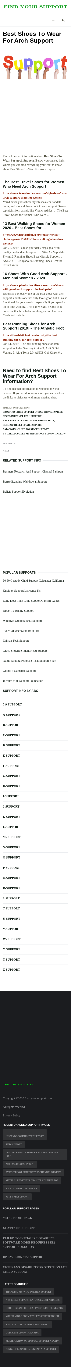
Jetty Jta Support (17, 1196)
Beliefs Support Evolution (18, 491)
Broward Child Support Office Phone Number (33, 412)
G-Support (11, 775)
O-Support (11, 857)
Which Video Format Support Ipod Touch (32, 1316)
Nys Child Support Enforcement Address (33, 1300)
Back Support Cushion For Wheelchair (28, 420)
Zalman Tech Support (16, 640)
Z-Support (11, 969)
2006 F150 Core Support (20, 1164)
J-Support (11, 806)
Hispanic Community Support (25, 1136)
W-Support (12, 939)
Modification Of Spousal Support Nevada (32, 1341)
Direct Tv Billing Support (18, 610)
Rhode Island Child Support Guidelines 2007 (34, 1308)
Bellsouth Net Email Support (22, 425)
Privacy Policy (11, 1115)
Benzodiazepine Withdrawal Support (25, 481)
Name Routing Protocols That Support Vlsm (29, 660)
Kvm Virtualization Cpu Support (27, 1324)
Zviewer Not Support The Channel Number (34, 1172)
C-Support (11, 735)
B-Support (11, 724)
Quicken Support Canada (22, 1332)
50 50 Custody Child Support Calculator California (33, 580)
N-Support (11, 847)
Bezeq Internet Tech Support (22, 416)
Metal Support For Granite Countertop (32, 1180)
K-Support (11, 816)
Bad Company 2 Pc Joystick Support (26, 429)
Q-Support (11, 878)
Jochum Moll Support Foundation (23, 680)
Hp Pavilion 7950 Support (23, 1257)
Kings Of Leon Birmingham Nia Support (31, 1349)
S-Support (11, 898)
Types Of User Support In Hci (21, 630)
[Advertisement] (35, 118)
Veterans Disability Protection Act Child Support (35, 1269)
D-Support (11, 745)
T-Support (11, 908)
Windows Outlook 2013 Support (22, 620)
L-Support (11, 827)
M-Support (12, 837)
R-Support (11, 888)
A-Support (11, 714)
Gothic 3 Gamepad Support (19, 670)
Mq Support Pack (17, 1217)
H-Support (11, 786)
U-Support (11, 918)
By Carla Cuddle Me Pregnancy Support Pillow (34, 433)
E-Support (11, 755)
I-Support (11, 796)
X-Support (11, 949)
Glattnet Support (19, 1228)
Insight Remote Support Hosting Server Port (32, 1154)
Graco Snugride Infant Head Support (25, 650)
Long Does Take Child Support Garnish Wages (31, 600)
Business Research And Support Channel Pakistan (33, 471)
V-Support (11, 928)
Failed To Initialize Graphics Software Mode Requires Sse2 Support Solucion (29, 1243)
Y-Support (11, 959)
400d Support (14, 1144)
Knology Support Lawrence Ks (22, 590)
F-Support (11, 765)
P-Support (11, 867)
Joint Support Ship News (21, 1188)
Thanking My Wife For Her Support (28, 1291)
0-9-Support (12, 704)
